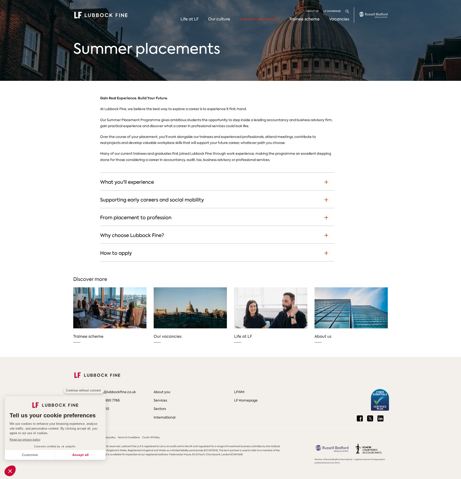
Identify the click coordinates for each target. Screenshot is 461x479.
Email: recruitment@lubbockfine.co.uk (104, 392)
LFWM (239, 392)
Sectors (160, 409)
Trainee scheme (304, 19)
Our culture (219, 19)
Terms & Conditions (129, 437)
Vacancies (339, 19)
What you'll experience (127, 182)
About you (162, 392)
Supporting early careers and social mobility (152, 200)
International (164, 417)
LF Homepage (332, 11)
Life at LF (190, 19)
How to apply (116, 253)
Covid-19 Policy (151, 437)
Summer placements (260, 19)
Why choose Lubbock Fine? (132, 235)
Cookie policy (108, 437)
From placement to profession (135, 217)
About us (312, 11)
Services (160, 400)
